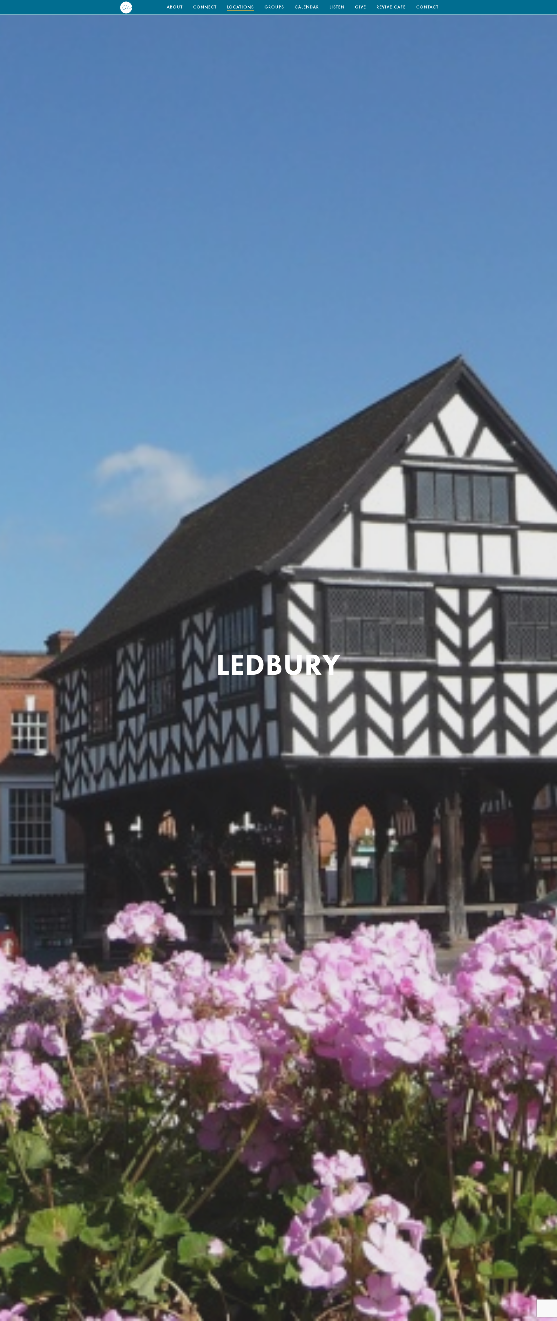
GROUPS (274, 7)
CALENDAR (307, 7)
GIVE (360, 7)
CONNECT (205, 7)
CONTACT (427, 7)
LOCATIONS (240, 7)
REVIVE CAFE (391, 7)
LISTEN (337, 7)
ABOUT (175, 7)
